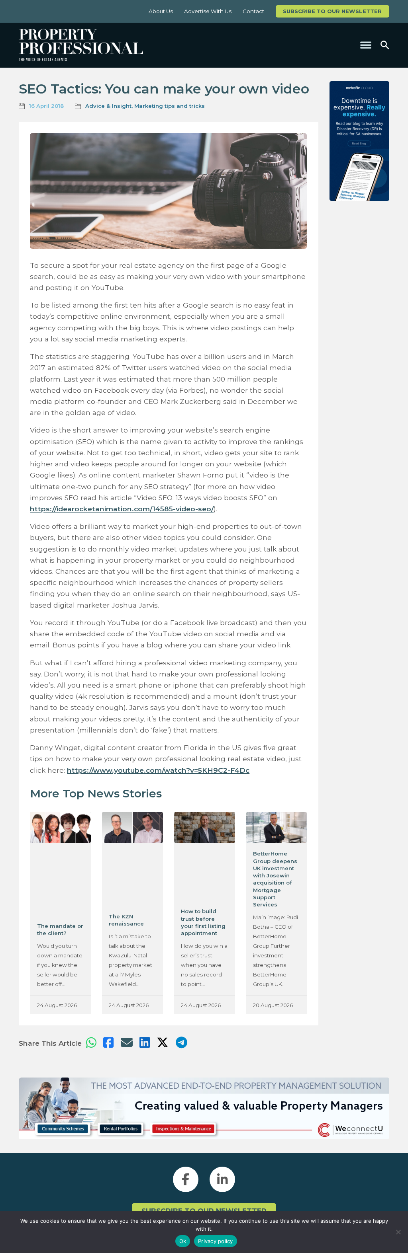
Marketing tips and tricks (169, 106)
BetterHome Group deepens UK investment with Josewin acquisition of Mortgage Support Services (275, 879)
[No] (398, 1232)
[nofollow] (359, 141)
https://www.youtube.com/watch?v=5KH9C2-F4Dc (158, 770)
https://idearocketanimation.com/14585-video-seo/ (122, 509)
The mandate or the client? (60, 929)
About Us (161, 11)
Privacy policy (215, 1241)
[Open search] (385, 45)
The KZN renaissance (126, 920)
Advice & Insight (108, 106)
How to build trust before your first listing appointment (203, 922)
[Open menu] (366, 45)
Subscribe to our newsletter (332, 11)
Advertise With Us (207, 11)
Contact (253, 11)
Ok (182, 1241)
